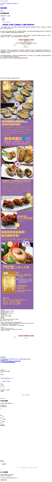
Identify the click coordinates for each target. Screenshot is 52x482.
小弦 (1, 372)
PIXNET (18, 467)
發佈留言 (2, 391)
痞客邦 (6, 378)
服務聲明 (35, 467)
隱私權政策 (31, 467)
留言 (8, 378)
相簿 (3, 17)
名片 (3, 20)
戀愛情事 (8, 381)
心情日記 (8, 15)
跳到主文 (2, 10)
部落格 (3, 19)
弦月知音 (3, 8)
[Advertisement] (26, 67)
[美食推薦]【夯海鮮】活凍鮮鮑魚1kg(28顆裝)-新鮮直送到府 (18, 24)
